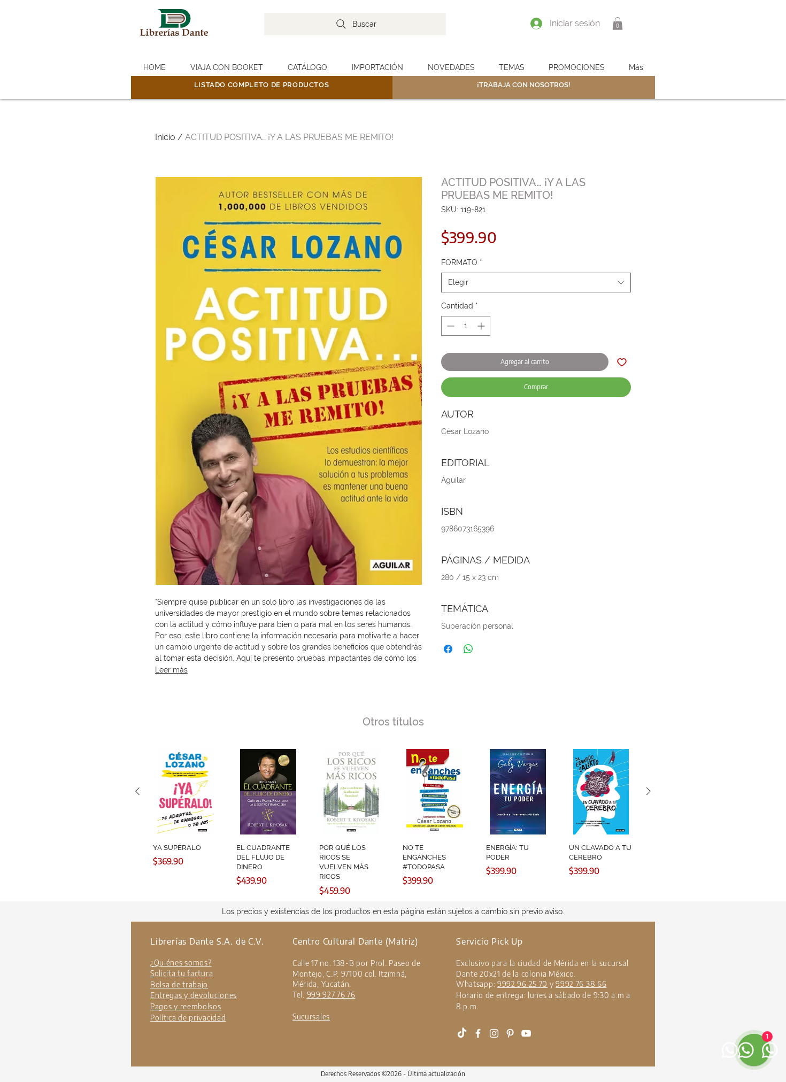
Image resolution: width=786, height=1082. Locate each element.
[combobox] (536, 283)
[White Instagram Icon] (494, 1033)
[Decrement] (449, 325)
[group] (393, 822)
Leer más (171, 670)
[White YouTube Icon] (526, 1033)
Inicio (165, 137)
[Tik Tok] (462, 1033)
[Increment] (482, 325)
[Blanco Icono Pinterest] (510, 1033)
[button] (617, 23)
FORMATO (461, 262)
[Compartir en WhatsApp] (468, 649)
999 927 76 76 (331, 994)
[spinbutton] (465, 325)
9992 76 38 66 (581, 983)
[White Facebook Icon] (478, 1033)
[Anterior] (137, 791)
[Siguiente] (648, 791)
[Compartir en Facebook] (448, 649)
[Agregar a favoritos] (622, 362)
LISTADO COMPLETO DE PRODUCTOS (261, 85)
